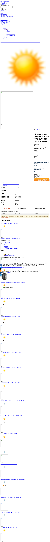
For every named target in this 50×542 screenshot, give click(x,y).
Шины (2, 13)
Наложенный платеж (10, 35)
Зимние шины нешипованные (7, 17)
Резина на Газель (4, 22)
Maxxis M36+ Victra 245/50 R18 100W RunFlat (11, 334)
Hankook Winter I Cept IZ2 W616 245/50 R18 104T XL (12, 400)
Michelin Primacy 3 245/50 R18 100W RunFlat (10, 316)
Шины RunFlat (4, 23)
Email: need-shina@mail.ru (9, 255)
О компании (7, 242)
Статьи (4, 36)
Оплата (7, 30)
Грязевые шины (4, 20)
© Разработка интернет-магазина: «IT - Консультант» (12, 267)
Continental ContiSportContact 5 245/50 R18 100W (11, 267)
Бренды (5, 28)
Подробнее (9, 272)
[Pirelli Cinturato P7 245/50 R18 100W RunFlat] (17, 123)
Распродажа (3, 11)
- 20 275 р (39, 148)
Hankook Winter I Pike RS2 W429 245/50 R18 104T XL (12, 448)
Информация (6, 29)
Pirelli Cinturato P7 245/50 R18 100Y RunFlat (10, 298)
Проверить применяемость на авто (11, 184)
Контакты (5, 38)
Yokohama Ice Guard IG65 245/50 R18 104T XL (11, 497)
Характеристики (6, 182)
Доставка (8, 31)
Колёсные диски (4, 24)
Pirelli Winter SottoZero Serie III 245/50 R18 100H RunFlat (13, 479)
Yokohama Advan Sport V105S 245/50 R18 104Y (11, 367)
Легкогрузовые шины (5, 21)
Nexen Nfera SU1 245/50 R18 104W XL (9, 223)
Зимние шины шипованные (7, 16)
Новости (5, 27)
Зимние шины (4, 15)
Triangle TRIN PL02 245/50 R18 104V (9, 464)
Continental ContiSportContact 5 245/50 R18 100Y (11, 251)
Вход (2, 1)
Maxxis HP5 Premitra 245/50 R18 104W (9, 433)
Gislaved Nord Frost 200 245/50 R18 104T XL (10, 238)
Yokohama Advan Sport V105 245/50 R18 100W (11, 352)
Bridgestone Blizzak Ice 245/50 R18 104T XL (10, 512)
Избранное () (4, 2)
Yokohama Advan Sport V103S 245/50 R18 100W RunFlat (13, 415)
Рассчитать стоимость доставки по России (42, 180)
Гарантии (8, 32)
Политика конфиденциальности (11, 248)
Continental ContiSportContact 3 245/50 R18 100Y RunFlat (13, 282)
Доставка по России (10, 34)
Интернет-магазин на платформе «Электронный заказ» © (13, 268)
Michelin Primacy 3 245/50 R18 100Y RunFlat (10, 382)
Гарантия (6, 246)
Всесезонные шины (5, 18)
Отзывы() (5, 185)
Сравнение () (4, 3)
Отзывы (5, 37)
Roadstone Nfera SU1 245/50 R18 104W (9, 527)
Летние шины (4, 14)
